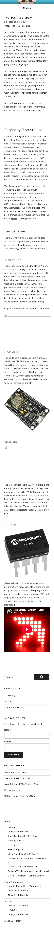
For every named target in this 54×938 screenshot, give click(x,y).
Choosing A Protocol (18, 890)
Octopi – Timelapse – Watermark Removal (28, 871)
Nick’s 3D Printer (12, 921)
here (42, 248)
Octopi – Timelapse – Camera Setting (26, 875)
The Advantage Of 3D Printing (19, 778)
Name (7, 730)
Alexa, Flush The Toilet (15, 772)
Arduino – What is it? (18, 25)
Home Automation (13, 707)
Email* (7, 741)
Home (7, 821)
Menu (28, 8)
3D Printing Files (12, 790)
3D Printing (9, 695)
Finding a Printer (16, 840)
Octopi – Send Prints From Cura (19, 796)
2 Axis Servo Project (18, 910)
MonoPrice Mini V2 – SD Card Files (21, 784)
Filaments (12, 845)
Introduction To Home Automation (24, 886)
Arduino (8, 701)
